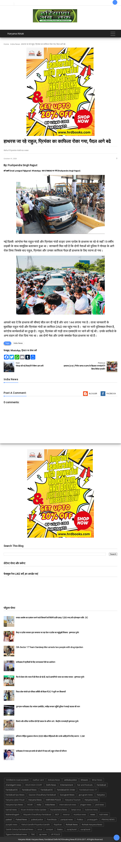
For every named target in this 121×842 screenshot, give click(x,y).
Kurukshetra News (58, 809)
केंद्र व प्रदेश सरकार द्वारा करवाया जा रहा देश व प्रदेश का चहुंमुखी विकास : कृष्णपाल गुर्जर (47, 632)
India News (15, 44)
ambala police (70, 780)
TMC (33, 834)
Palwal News (21, 819)
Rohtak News (72, 824)
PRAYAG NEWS (108, 819)
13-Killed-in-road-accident (17, 780)
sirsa (39, 829)
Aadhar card (38, 780)
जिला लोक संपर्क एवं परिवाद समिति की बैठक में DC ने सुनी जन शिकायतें (41, 691)
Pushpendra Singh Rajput (22, 165)
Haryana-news (91, 799)
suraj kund (71, 829)
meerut (66, 814)
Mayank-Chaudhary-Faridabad (37, 814)
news (92, 814)
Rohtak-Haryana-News (92, 824)
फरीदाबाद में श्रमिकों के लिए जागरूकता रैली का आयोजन (35, 662)
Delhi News (51, 785)
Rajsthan (58, 824)
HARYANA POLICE (53, 799)
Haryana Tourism (73, 799)
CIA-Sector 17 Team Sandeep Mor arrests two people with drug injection (49, 647)
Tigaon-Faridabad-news (16, 834)
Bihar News (97, 780)
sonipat (49, 829)
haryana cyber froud (15, 799)
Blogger (93, 393)
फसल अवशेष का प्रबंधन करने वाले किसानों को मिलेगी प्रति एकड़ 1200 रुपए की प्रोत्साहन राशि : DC (52, 617)
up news (43, 834)
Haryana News (35, 799)
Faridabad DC (12, 789)
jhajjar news (85, 804)
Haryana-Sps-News (14, 804)
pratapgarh (92, 819)
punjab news (11, 824)
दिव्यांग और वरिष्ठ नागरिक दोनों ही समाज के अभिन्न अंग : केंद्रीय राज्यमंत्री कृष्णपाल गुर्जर (47, 721)
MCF (57, 814)
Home (6, 44)
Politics (80, 819)
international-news (67, 804)
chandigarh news (13, 785)
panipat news (67, 819)
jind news (99, 804)
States (60, 829)
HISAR (30, 804)
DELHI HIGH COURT (33, 785)
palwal (9, 819)
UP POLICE (55, 834)
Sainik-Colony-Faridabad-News (19, 829)
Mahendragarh (12, 814)
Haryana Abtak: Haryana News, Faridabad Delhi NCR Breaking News (46, 839)
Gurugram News (67, 794)
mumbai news (80, 814)
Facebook (111, 393)
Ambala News (54, 780)
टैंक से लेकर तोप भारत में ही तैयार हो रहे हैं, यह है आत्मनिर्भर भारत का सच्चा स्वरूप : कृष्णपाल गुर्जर (50, 677)
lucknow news (91, 809)
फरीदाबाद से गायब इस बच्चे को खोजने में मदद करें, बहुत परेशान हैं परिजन (41, 751)
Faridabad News (29, 789)
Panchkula (52, 819)
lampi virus (76, 809)
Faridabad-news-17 (88, 789)
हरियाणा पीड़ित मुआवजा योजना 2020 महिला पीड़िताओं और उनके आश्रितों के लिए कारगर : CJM (50, 736)
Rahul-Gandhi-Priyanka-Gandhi (36, 824)
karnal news (11, 809)
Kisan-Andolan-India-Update (33, 809)
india (39, 804)
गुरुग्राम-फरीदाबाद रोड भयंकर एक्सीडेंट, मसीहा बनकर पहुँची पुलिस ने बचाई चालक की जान (48, 706)
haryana (101, 794)
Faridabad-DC (47, 789)
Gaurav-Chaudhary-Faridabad (42, 794)
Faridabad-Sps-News (15, 794)
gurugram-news (86, 794)
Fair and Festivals (85, 785)
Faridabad (101, 785)
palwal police (37, 819)
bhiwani (84, 780)
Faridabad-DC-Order (66, 789)
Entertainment (66, 785)
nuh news (103, 814)
